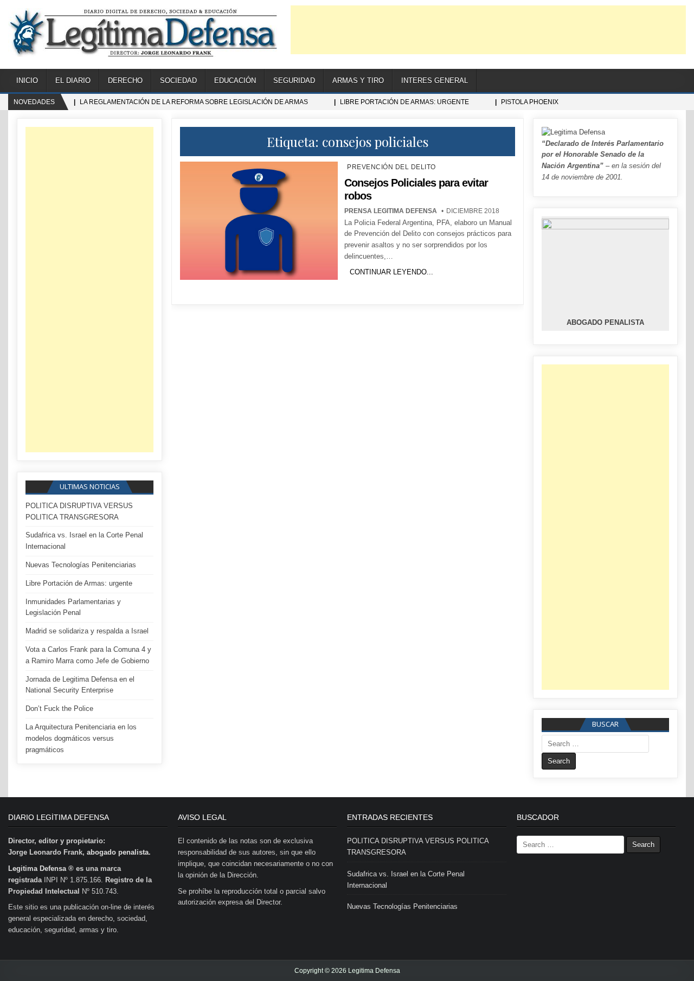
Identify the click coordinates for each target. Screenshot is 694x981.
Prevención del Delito (391, 167)
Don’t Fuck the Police (59, 708)
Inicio (27, 80)
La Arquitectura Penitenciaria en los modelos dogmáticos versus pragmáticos (81, 738)
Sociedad (178, 80)
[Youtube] (650, 81)
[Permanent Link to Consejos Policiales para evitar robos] (258, 221)
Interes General (434, 80)
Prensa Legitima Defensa (390, 211)
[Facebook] (637, 81)
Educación (235, 80)
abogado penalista (118, 852)
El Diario (73, 80)
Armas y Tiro (358, 80)
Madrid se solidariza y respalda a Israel (87, 631)
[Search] (677, 81)
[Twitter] (623, 81)
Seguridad (294, 80)
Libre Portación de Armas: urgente (78, 583)
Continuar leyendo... (391, 272)
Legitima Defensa (37, 868)
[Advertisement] (488, 29)
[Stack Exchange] (664, 81)
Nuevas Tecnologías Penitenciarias (80, 565)
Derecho (125, 80)
